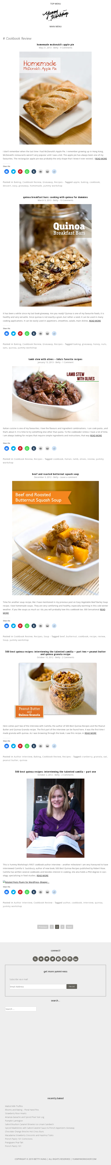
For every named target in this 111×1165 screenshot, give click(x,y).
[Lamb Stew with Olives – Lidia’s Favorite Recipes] (55, 420)
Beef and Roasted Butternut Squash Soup (55, 474)
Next (69, 926)
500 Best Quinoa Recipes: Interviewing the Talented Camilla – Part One (55, 771)
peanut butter (10, 760)
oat (105, 756)
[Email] (41, 958)
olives (83, 459)
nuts (103, 344)
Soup (46, 636)
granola (98, 756)
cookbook (95, 182)
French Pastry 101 (13, 1146)
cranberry (87, 756)
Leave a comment (68, 477)
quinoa (12, 347)
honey (96, 344)
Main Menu (56, 26)
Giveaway (48, 182)
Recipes (58, 182)
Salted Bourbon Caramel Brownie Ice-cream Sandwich (29, 1124)
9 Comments (66, 47)
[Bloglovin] (46, 958)
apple (76, 182)
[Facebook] (58, 958)
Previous (43, 926)
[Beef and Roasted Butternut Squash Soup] (55, 594)
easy (14, 185)
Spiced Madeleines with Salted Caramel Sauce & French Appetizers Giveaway (39, 1128)
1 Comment (67, 362)
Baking (17, 182)
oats (5, 347)
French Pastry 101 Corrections (19, 1138)
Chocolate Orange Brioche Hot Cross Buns (24, 1131)
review (91, 459)
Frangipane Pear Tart (14, 1142)
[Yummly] (75, 958)
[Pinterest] (64, 958)
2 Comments (68, 657)
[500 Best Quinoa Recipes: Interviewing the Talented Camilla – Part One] (55, 857)
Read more (101, 158)
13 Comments (66, 200)
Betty (55, 47)
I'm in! (72, 986)
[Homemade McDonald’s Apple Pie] (55, 143)
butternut (71, 636)
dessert (7, 185)
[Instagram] (70, 958)
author (67, 902)
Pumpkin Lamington (14, 1120)
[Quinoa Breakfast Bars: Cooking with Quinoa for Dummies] (55, 305)
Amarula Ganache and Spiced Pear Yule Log (24, 1117)
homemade (36, 185)
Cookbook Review (32, 182)
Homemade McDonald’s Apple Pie (55, 44)
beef (62, 636)
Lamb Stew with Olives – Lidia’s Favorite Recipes (55, 359)
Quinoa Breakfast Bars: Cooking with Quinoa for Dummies (55, 197)
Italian (68, 459)
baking (84, 182)
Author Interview (23, 756)
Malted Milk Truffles (14, 1106)
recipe (93, 636)
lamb (75, 459)
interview (88, 902)
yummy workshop (52, 185)
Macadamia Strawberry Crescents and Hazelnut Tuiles (29, 1135)
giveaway (24, 185)
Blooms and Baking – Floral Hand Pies (22, 1109)
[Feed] (35, 958)
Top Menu (55, 3)
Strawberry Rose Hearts (15, 1113)
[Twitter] (52, 958)
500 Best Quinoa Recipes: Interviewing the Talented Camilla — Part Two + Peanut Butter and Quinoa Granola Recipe (55, 653)
